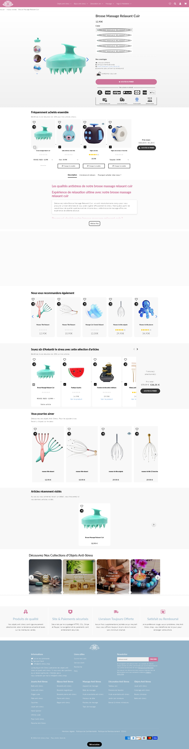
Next (87, 59)
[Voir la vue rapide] (33, 304)
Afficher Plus (94, 223)
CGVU (123, 731)
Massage (109, 4)
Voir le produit (76, 399)
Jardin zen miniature (116, 698)
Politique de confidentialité (145, 667)
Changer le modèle (69, 166)
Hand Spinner (36, 711)
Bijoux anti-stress (80, 4)
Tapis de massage (89, 707)
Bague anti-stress (63, 702)
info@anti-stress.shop (42, 664)
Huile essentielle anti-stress (93, 694)
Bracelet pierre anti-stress (66, 694)
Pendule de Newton (115, 690)
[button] (35, 524)
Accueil (2, 9)
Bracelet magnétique (64, 690)
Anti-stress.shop (43, 738)
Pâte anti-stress (37, 698)
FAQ (75, 671)
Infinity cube (36, 715)
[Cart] (185, 3)
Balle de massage (89, 690)
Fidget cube (35, 694)
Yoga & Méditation (122, 4)
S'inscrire (153, 659)
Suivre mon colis (80, 659)
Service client (79, 663)
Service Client (38, 661)
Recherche (78, 667)
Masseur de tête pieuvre (146, 325)
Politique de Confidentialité (86, 731)
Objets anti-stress (63, 4)
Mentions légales (68, 731)
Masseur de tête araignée (120, 325)
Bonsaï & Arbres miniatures (118, 702)
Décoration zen (95, 4)
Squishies (34, 702)
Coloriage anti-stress (142, 690)
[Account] (180, 3)
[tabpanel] (37, 40)
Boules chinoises (140, 694)
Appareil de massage (90, 686)
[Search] (175, 3)
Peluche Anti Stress (38, 723)
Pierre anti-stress (63, 698)
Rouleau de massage (90, 702)
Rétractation (94, 744)
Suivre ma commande (41, 659)
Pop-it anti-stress (37, 719)
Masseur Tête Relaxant (42, 325)
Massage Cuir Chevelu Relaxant (95, 325)
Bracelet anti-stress (64, 686)
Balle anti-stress (37, 686)
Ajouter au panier (147, 148)
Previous (44, 59)
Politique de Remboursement (109, 731)
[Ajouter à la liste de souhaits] (33, 299)
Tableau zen (112, 686)
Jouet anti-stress (37, 707)
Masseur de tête (12, 9)
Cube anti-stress (37, 690)
